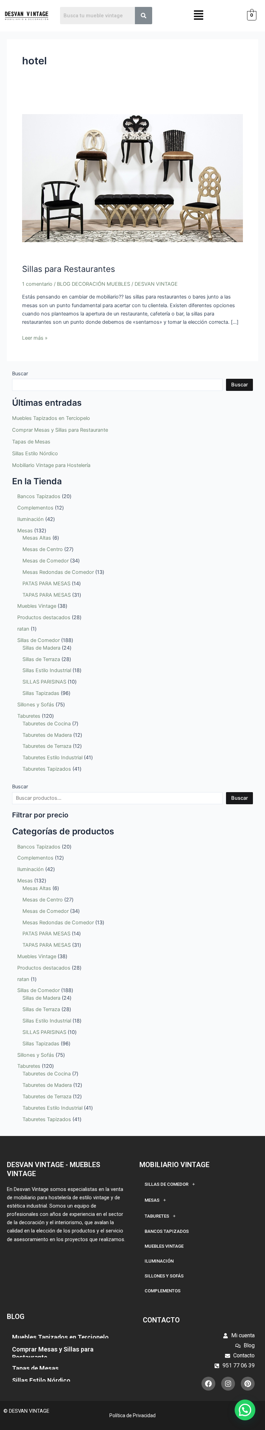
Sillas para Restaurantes (68, 269)
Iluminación (159, 1261)
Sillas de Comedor (166, 1184)
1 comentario (37, 284)
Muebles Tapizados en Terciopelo (51, 418)
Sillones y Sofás (164, 1275)
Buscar (20, 373)
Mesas (152, 1200)
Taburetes (157, 1216)
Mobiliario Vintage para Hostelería (51, 465)
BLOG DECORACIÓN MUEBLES (93, 284)
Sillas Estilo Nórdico (35, 453)
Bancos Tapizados (167, 1231)
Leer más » (35, 337)
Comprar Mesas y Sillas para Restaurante (60, 430)
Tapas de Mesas (31, 442)
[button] (199, 16)
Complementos (162, 1290)
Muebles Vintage (164, 1246)
